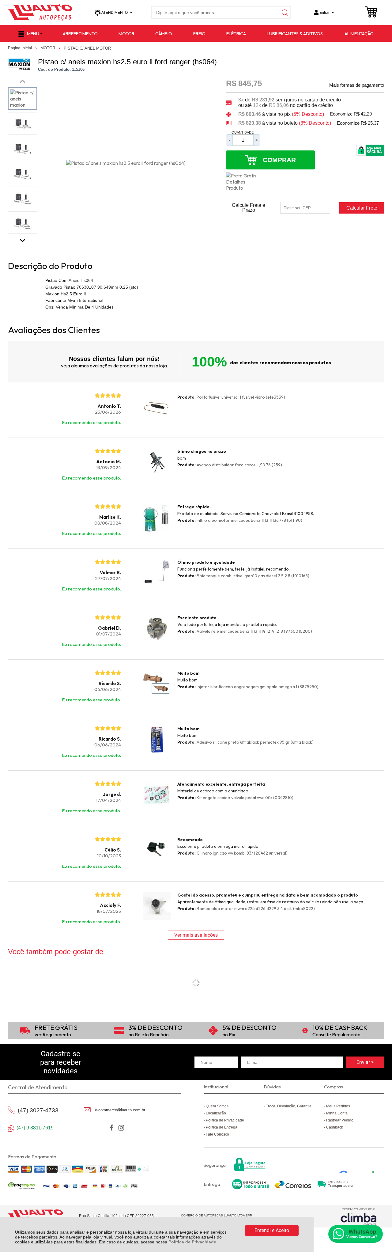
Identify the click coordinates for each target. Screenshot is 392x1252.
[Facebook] (111, 1127)
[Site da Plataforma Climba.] (359, 1216)
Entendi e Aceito (271, 1230)
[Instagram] (121, 1127)
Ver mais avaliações (196, 935)
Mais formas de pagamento (356, 85)
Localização (216, 1113)
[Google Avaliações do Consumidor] (359, 1164)
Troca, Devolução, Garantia (288, 1106)
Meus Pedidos (338, 1106)
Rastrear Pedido (339, 1120)
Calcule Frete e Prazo (248, 208)
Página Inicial (20, 48)
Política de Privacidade (192, 1241)
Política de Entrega (221, 1127)
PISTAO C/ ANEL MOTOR (87, 48)
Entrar (324, 12)
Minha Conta (337, 1113)
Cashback (334, 1127)
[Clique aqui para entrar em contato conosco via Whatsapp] (355, 1234)
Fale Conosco (217, 1134)
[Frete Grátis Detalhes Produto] (244, 182)
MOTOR (48, 48)
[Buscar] (284, 12)
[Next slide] (22, 239)
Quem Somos (217, 1106)
